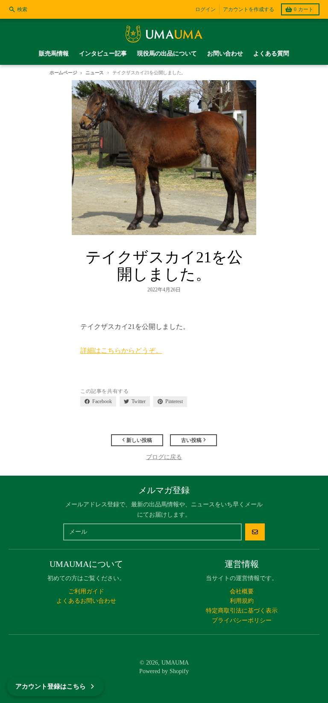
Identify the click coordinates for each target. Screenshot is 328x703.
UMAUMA (175, 662)
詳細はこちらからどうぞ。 (121, 350)
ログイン (205, 9)
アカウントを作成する (248, 9)
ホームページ (63, 72)
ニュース (94, 72)
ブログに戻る (164, 457)
